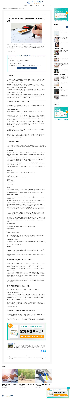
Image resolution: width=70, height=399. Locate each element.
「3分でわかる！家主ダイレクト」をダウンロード (27, 68)
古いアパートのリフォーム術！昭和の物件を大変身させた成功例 (63, 83)
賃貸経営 (25, 5)
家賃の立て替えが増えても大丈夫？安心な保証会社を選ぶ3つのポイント (63, 64)
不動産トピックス (6, 8)
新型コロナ (56, 104)
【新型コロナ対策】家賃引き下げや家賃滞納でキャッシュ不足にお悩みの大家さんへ (63, 77)
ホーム (2, 8)
